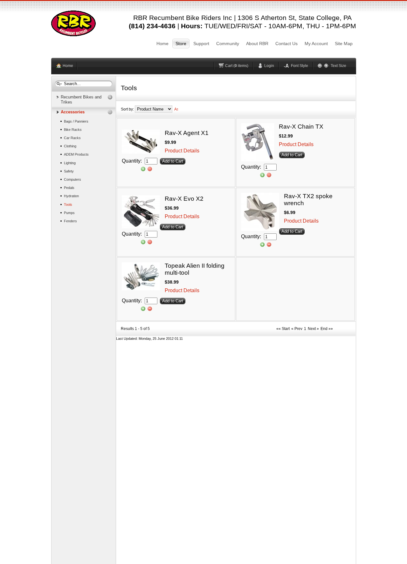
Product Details (182, 150)
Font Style (299, 66)
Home (68, 66)
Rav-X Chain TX (301, 126)
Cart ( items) (236, 66)
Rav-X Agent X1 (187, 133)
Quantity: (132, 161)
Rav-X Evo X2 (184, 198)
